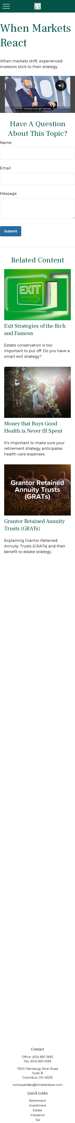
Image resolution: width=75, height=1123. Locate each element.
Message (8, 193)
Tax (37, 1120)
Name (5, 142)
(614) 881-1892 (42, 1057)
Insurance (37, 1115)
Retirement (37, 1101)
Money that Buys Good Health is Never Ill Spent (33, 427)
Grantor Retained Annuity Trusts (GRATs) (34, 525)
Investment (37, 1105)
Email (5, 168)
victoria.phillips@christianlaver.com (37, 1085)
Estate (37, 1110)
